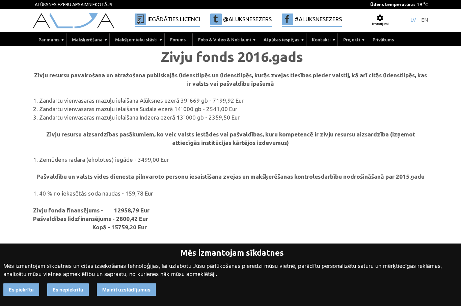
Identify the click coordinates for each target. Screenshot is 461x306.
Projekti (351, 39)
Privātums (383, 39)
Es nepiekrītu (68, 289)
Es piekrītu (21, 289)
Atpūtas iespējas (281, 39)
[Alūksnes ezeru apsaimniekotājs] (73, 20)
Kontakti (321, 39)
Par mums (48, 39)
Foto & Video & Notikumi (224, 39)
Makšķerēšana (87, 39)
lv (413, 20)
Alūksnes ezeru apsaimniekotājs (73, 4)
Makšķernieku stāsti (136, 39)
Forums (178, 39)
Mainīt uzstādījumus (126, 289)
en (424, 20)
